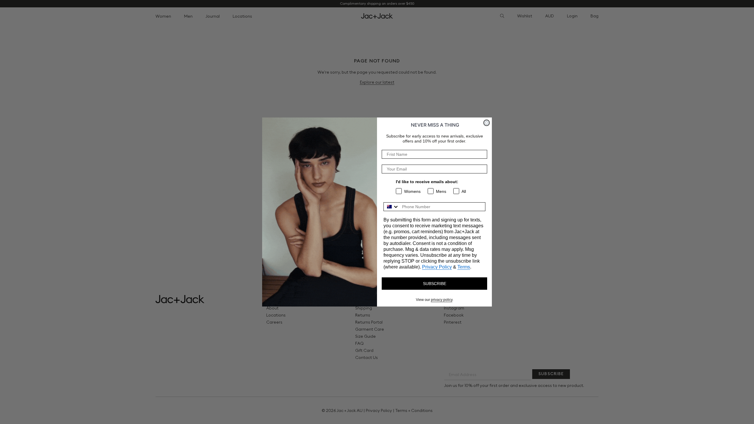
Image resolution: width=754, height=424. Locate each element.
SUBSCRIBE (434, 283)
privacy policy (441, 300)
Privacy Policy (437, 266)
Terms (463, 266)
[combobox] (391, 207)
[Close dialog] (487, 123)
